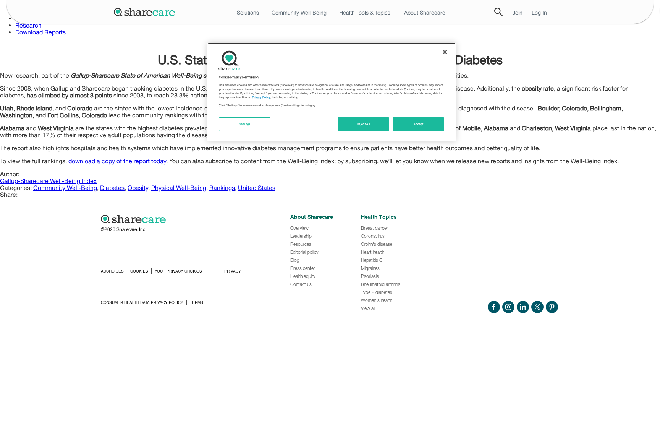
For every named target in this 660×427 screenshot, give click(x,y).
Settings (245, 124)
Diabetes (112, 187)
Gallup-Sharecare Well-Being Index (48, 180)
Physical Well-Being (178, 187)
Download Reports (40, 32)
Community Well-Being (65, 187)
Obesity (138, 187)
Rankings (222, 187)
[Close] (445, 52)
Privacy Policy (261, 97)
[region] (331, 92)
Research (28, 25)
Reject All (363, 124)
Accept (418, 124)
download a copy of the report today (117, 160)
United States (256, 187)
